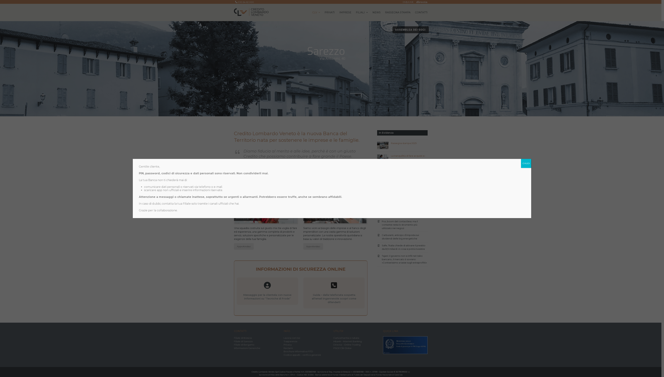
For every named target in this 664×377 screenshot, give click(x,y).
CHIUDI (526, 163)
